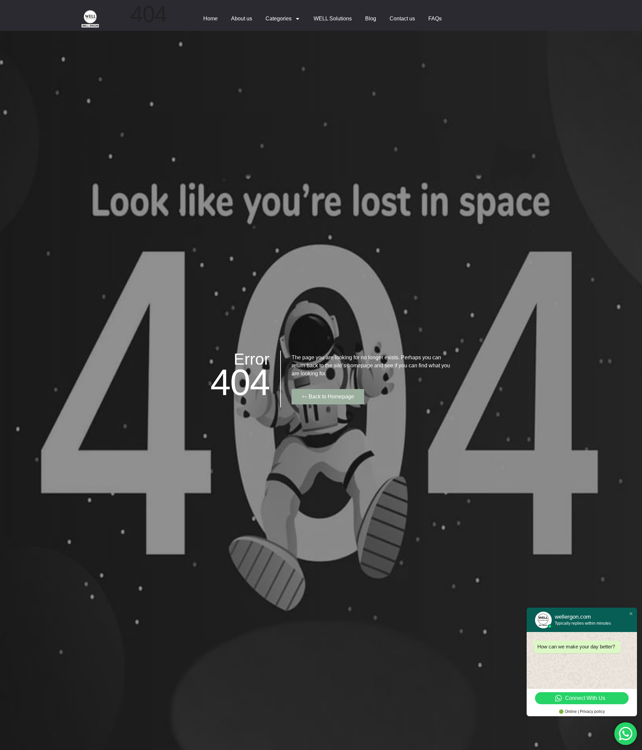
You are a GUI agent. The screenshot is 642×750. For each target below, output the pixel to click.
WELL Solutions (333, 18)
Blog (370, 18)
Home (210, 18)
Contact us (402, 18)
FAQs (435, 18)
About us (241, 18)
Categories (278, 18)
